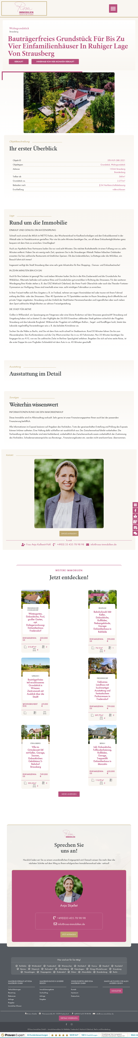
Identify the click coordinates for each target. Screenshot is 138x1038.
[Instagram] (72, 1024)
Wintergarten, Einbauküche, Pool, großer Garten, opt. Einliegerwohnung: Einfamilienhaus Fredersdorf (35, 622)
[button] (113, 8)
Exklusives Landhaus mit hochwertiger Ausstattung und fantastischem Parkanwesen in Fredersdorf (102, 690)
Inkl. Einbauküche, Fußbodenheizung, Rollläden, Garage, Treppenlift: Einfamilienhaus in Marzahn (102, 756)
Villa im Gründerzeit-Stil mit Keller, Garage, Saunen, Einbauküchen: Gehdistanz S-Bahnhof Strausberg (35, 757)
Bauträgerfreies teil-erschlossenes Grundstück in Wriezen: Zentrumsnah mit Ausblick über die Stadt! (35, 688)
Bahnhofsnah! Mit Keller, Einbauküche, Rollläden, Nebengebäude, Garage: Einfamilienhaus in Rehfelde (102, 621)
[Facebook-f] (66, 1024)
